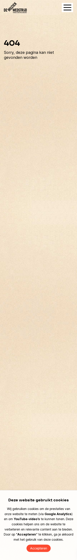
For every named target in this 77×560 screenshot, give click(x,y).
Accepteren (38, 548)
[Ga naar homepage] (15, 7)
